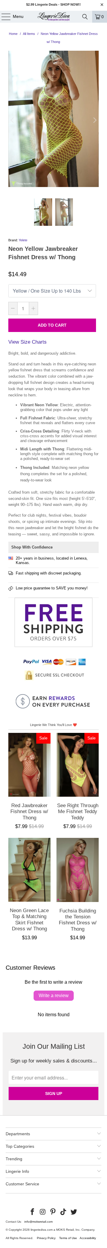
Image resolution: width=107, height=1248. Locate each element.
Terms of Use (68, 1238)
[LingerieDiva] (53, 17)
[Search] (85, 17)
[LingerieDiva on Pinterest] (53, 1212)
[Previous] (13, 120)
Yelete (23, 240)
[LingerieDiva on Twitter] (74, 1212)
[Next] (94, 120)
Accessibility (88, 1238)
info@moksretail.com (38, 1221)
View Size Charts (27, 342)
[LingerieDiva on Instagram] (42, 1212)
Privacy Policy (46, 1238)
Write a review (54, 995)
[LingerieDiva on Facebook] (32, 1212)
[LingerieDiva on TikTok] (63, 1212)
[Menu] (3, 17)
